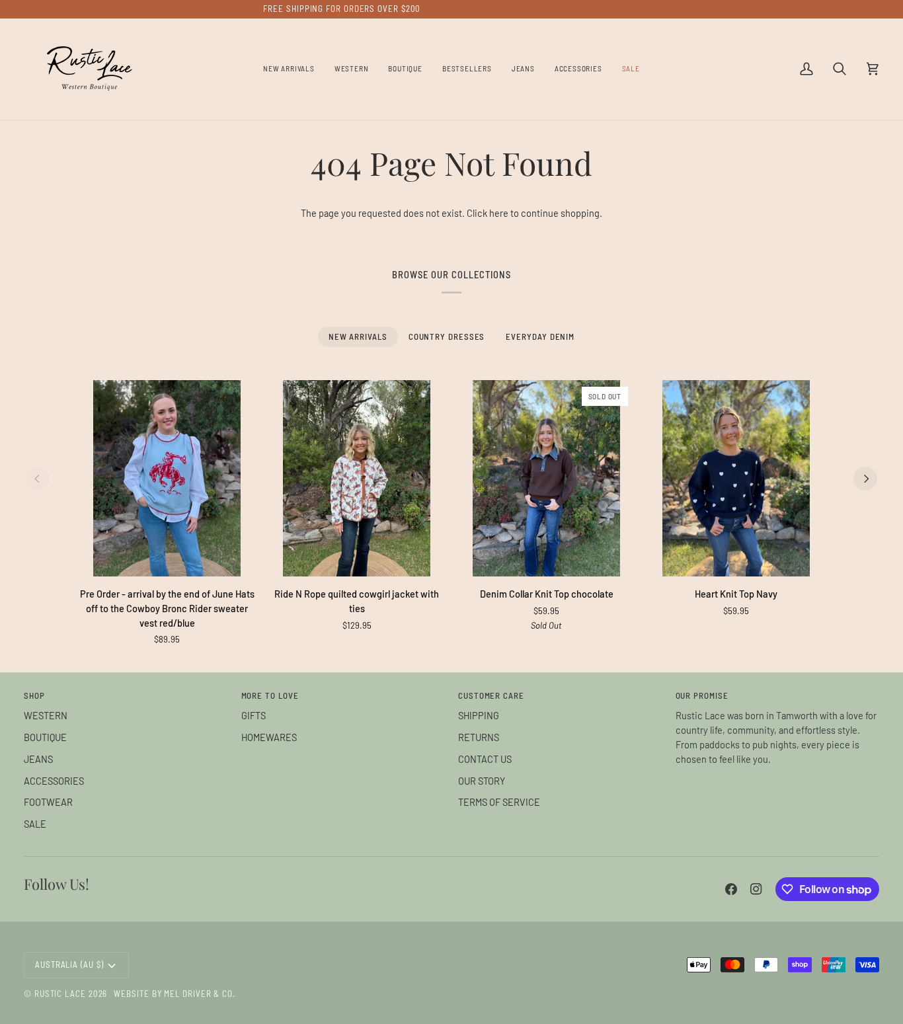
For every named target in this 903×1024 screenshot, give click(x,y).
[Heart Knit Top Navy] (736, 478)
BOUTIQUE (45, 737)
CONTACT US (485, 759)
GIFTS (253, 715)
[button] (352, 69)
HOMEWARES (269, 737)
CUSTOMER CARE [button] (491, 695)
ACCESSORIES (54, 781)
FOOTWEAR (48, 802)
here (498, 213)
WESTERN (45, 715)
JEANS (38, 759)
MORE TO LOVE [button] (270, 695)
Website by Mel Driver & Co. (174, 993)
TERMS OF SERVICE (499, 802)
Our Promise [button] (702, 695)
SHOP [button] (34, 695)
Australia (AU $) (69, 964)
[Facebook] (731, 889)
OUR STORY (481, 781)
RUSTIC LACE (60, 993)
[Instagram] (756, 889)
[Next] (865, 479)
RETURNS (478, 737)
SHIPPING (478, 715)
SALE (35, 824)
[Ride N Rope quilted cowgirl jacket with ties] (356, 478)
